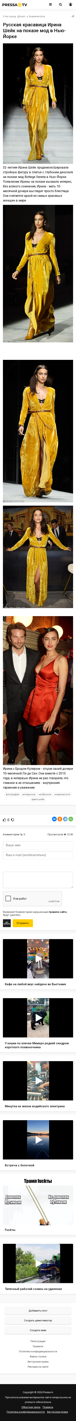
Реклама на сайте (38, 1366)
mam (22, 16)
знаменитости (62, 794)
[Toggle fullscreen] (65, 971)
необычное (45, 794)
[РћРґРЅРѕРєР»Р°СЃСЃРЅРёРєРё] (59, 819)
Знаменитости (37, 16)
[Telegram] (65, 819)
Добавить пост (38, 1310)
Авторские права (38, 1361)
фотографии (12, 794)
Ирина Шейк (38, 799)
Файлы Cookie (38, 1356)
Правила (38, 1346)
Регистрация (38, 1341)
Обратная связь (31, 1407)
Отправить (23, 923)
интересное (28, 794)
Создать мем (38, 1330)
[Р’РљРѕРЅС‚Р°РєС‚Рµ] (54, 819)
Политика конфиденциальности (38, 1351)
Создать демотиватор (38, 1320)
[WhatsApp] (70, 819)
